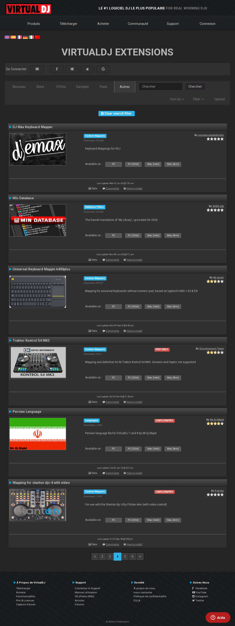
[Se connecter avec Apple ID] (87, 69)
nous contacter (143, 592)
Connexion (207, 24)
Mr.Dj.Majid (217, 419)
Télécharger (68, 24)
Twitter (199, 600)
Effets (61, 87)
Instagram (201, 596)
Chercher (195, 86)
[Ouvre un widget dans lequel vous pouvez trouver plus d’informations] (217, 618)
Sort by (176, 99)
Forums (79, 604)
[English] (7, 37)
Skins (40, 87)
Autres (125, 87)
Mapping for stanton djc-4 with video (41, 483)
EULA (137, 600)
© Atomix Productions (117, 621)
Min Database (23, 198)
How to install (134, 188)
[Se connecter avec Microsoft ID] (72, 69)
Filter (197, 99)
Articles (79, 600)
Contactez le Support (87, 588)
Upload (219, 99)
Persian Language (27, 411)
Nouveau (19, 87)
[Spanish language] (13, 37)
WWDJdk (218, 206)
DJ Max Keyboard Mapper (33, 127)
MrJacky (218, 277)
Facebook (200, 588)
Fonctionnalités (25, 596)
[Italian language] (31, 37)
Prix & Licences (25, 600)
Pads (103, 87)
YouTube (200, 592)
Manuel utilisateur (86, 592)
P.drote (219, 490)
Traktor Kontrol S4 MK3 (31, 340)
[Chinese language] (37, 37)
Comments (112, 188)
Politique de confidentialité (150, 596)
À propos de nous (144, 588)
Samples (82, 87)
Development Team (211, 348)
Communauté (138, 24)
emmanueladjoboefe (211, 135)
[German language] (25, 37)
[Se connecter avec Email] (37, 69)
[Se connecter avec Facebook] (56, 69)
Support (173, 24)
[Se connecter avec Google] (103, 69)
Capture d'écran (26, 604)
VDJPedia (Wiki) (84, 596)
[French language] (19, 37)
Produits (34, 24)
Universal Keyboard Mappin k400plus (41, 269)
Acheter (103, 24)
